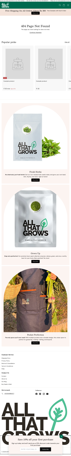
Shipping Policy (6, 358)
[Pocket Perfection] (35, 300)
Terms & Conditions (7, 366)
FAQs (3, 369)
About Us (4, 379)
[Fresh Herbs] (35, 137)
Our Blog (4, 381)
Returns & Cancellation (8, 363)
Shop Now (35, 180)
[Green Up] (35, 219)
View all (67, 42)
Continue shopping (35, 32)
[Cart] (64, 5)
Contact (4, 376)
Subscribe (45, 449)
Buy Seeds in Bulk (7, 384)
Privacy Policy (6, 361)
